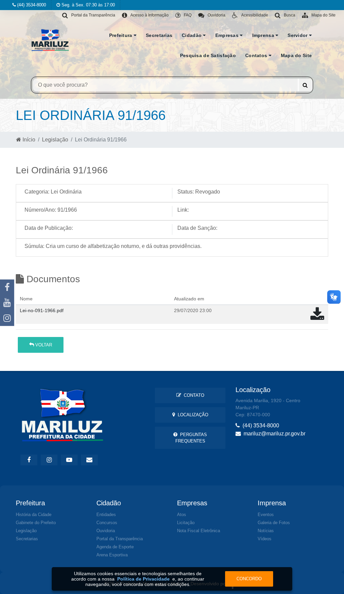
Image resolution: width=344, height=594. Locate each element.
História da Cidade (33, 514)
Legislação (55, 139)
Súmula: (34, 246)
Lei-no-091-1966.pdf (41, 310)
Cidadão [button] (192, 35)
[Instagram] (7, 318)
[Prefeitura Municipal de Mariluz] (50, 39)
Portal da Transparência (119, 538)
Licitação (186, 522)
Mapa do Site (296, 55)
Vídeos (264, 538)
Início (28, 139)
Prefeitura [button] (121, 35)
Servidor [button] (298, 35)
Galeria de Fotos (274, 522)
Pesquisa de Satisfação (208, 55)
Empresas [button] (227, 35)
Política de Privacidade (143, 579)
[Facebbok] (28, 460)
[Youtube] (7, 302)
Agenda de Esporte (115, 546)
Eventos (266, 514)
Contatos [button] (257, 55)
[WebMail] (89, 460)
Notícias (266, 530)
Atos (181, 514)
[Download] (317, 317)
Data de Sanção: (197, 228)
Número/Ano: (40, 210)
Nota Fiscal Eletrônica (198, 530)
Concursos (106, 522)
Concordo (249, 578)
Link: (183, 210)
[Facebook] (7, 287)
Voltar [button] (43, 344)
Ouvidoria (105, 530)
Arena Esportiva (112, 554)
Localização (191, 414)
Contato (192, 395)
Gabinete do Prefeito (36, 522)
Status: (185, 192)
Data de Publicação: (49, 228)
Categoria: (37, 192)
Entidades (106, 514)
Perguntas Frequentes (191, 437)
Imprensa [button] (264, 35)
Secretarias (159, 35)
